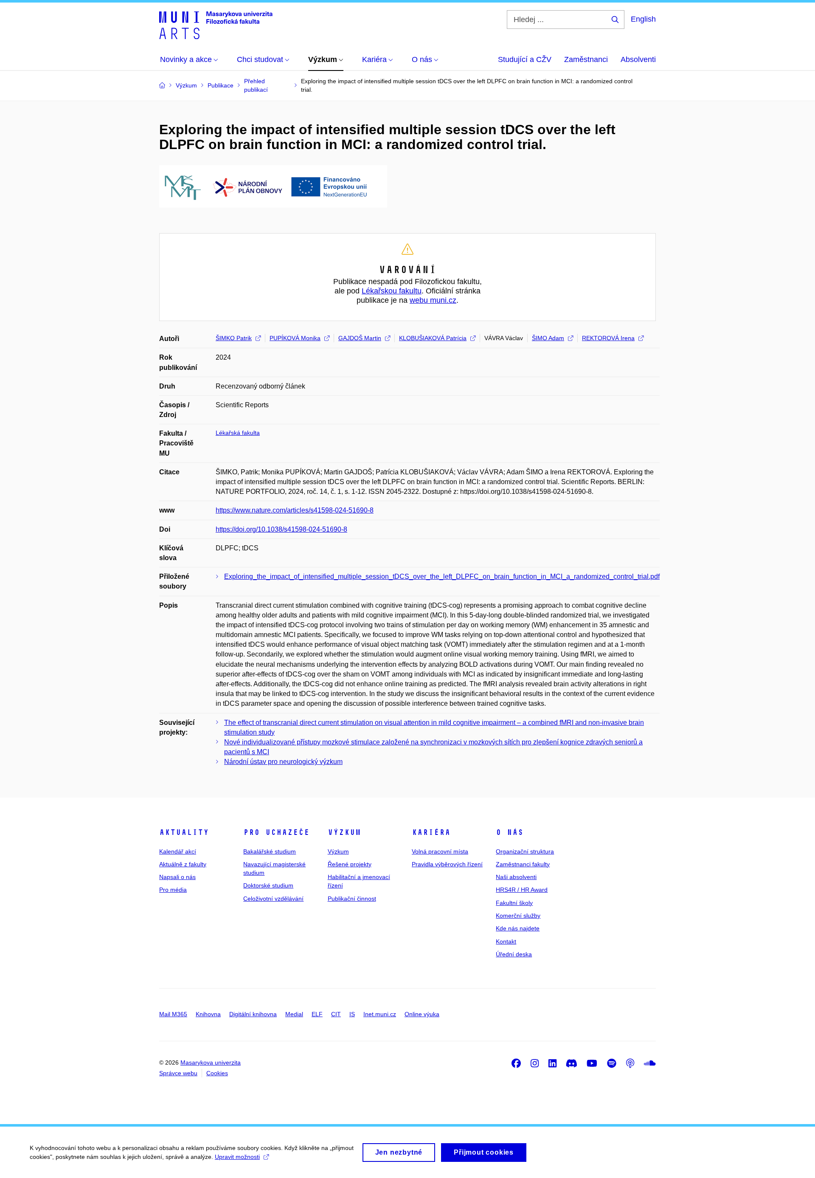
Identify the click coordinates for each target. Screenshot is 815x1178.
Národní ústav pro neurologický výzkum (283, 761)
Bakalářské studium (269, 851)
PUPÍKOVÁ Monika (295, 338)
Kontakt (506, 941)
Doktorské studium (268, 885)
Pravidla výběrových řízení (447, 864)
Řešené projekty (349, 864)
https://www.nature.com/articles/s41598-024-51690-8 (295, 510)
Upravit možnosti (237, 1156)
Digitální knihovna (253, 1014)
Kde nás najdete (518, 928)
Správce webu (178, 1073)
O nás (509, 832)
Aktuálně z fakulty (182, 864)
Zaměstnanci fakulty (523, 864)
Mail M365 (173, 1014)
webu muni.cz (433, 300)
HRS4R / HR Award (522, 889)
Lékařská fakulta (238, 432)
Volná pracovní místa (440, 851)
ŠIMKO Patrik (234, 338)
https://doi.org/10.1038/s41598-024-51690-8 (281, 529)
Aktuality (184, 832)
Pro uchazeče (276, 832)
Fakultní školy (514, 902)
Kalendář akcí (177, 851)
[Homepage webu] (216, 24)
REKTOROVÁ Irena (608, 338)
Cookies (217, 1073)
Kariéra (431, 832)
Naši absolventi (516, 877)
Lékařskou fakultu (392, 291)
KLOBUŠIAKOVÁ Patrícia (433, 338)
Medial (294, 1014)
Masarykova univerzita (210, 1062)
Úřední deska (514, 954)
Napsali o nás (177, 877)
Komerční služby (518, 915)
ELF (317, 1014)
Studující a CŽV (524, 59)
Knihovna (208, 1014)
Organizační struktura (525, 851)
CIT (336, 1014)
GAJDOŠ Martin (359, 338)
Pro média (173, 889)
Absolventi (638, 59)
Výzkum (344, 832)
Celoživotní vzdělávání (273, 898)
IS (352, 1014)
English (643, 19)
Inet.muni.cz (379, 1014)
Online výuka (422, 1014)
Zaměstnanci (586, 59)
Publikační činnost (352, 898)
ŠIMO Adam (548, 338)
